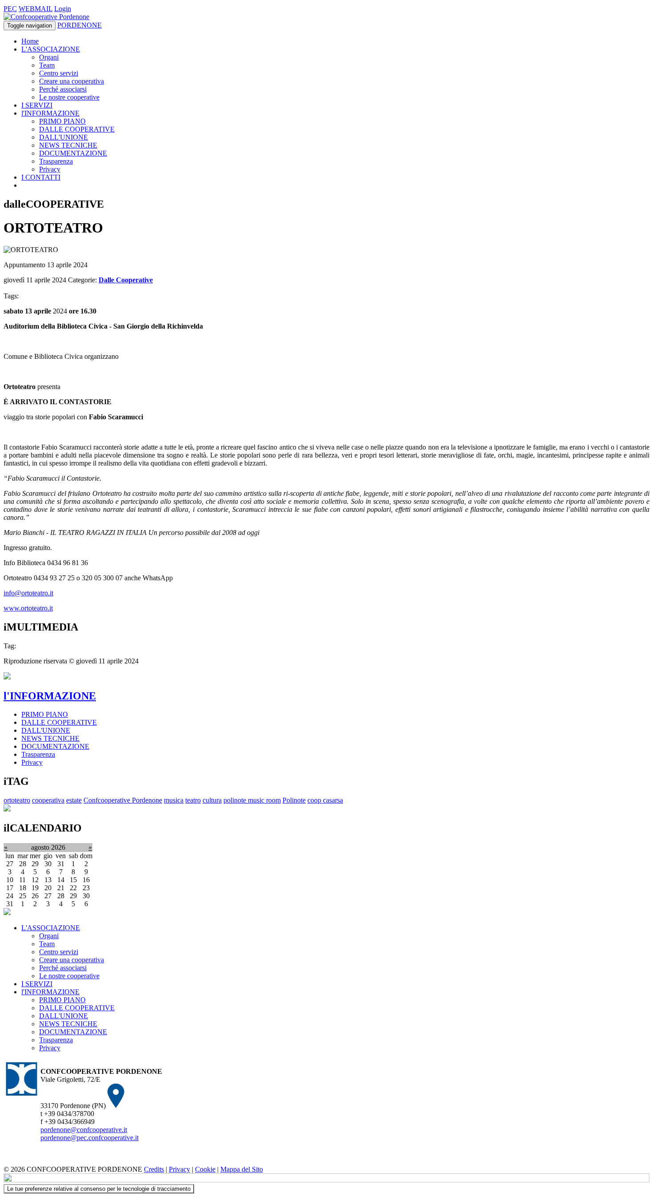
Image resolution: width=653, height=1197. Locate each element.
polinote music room (252, 800)
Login (62, 8)
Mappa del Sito (241, 1169)
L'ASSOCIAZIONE (50, 49)
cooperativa (48, 800)
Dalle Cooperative (126, 280)
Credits (154, 1169)
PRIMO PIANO (62, 121)
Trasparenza (56, 161)
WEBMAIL (35, 8)
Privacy (49, 169)
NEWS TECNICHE (68, 145)
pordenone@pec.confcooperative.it (89, 1137)
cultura (212, 800)
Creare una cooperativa (71, 81)
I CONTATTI (40, 177)
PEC (10, 8)
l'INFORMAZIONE (50, 113)
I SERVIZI (36, 105)
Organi (49, 57)
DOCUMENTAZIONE (73, 153)
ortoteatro (17, 800)
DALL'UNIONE (63, 137)
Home (30, 41)
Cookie (205, 1169)
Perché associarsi (63, 89)
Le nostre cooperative (69, 97)
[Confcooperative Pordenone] (46, 16)
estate (74, 800)
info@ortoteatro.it (28, 593)
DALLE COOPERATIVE (77, 129)
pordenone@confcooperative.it (83, 1129)
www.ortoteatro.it (28, 608)
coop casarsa (325, 800)
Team (47, 65)
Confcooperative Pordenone (123, 800)
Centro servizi (58, 73)
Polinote (294, 800)
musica (173, 800)
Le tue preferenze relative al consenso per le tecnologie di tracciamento (99, 1188)
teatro (193, 800)
